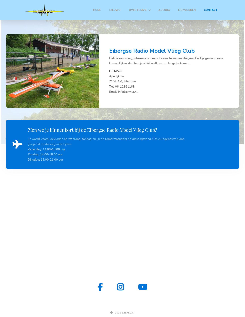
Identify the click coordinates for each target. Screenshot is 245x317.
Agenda (164, 10)
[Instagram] (120, 287)
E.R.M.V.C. (128, 312)
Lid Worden (187, 10)
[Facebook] (100, 287)
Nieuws (114, 10)
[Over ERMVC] (150, 10)
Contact (211, 10)
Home (97, 10)
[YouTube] (142, 287)
